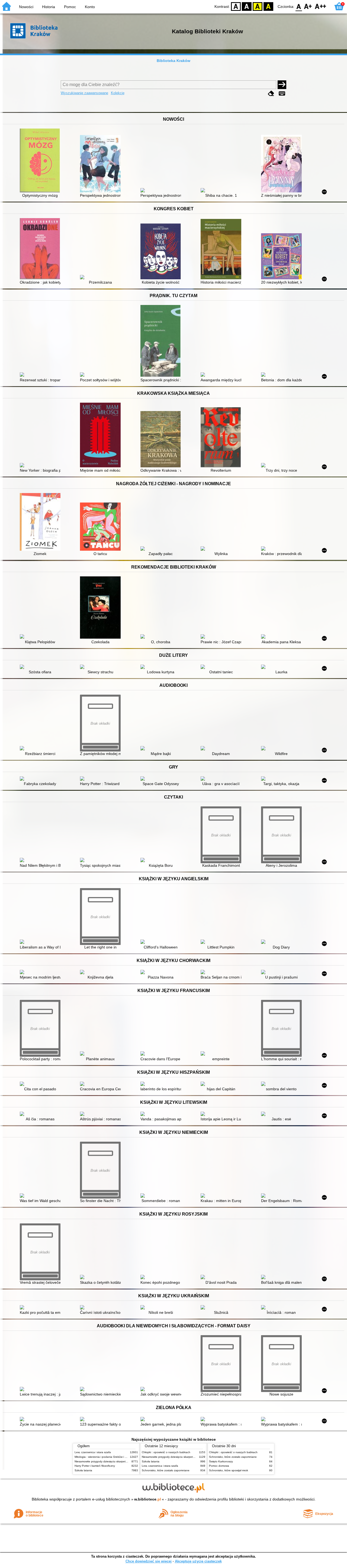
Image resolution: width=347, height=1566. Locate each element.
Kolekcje (117, 93)
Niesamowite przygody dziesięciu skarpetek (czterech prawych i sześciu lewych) (124, 1461)
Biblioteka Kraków (173, 60)
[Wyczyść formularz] (271, 93)
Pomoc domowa (219, 1465)
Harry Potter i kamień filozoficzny (95, 1465)
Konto (90, 7)
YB (258, 6)
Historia (48, 7)
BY (268, 6)
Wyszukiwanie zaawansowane (84, 93)
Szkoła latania (83, 1470)
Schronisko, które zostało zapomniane (165, 1470)
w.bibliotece (147, 1499)
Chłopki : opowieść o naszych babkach (166, 1452)
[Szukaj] (282, 84)
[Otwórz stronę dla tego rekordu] (41, 161)
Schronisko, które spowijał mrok (228, 1470)
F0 (298, 6)
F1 (308, 6)
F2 (320, 6)
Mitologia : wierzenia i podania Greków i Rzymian (105, 1456)
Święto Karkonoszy (221, 1461)
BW (246, 6)
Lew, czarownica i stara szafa (93, 1452)
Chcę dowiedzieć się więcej (149, 1561)
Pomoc (70, 7)
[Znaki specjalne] (282, 93)
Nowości (26, 7)
